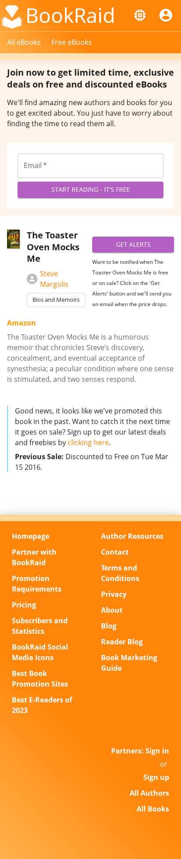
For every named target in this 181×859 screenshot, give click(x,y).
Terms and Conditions (120, 573)
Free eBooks (71, 42)
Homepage (30, 536)
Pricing (24, 605)
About (112, 610)
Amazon (21, 323)
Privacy (114, 594)
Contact (115, 552)
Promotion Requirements (37, 584)
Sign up (156, 777)
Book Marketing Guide (129, 663)
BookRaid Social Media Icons (40, 652)
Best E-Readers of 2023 (42, 705)
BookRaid (70, 15)
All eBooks (24, 42)
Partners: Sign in (140, 751)
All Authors (149, 793)
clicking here (88, 442)
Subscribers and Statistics (40, 626)
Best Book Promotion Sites (40, 679)
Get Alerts (133, 244)
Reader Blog (122, 642)
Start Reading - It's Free (90, 189)
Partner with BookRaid (34, 557)
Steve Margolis (54, 279)
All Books (153, 809)
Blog (108, 626)
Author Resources (132, 536)
